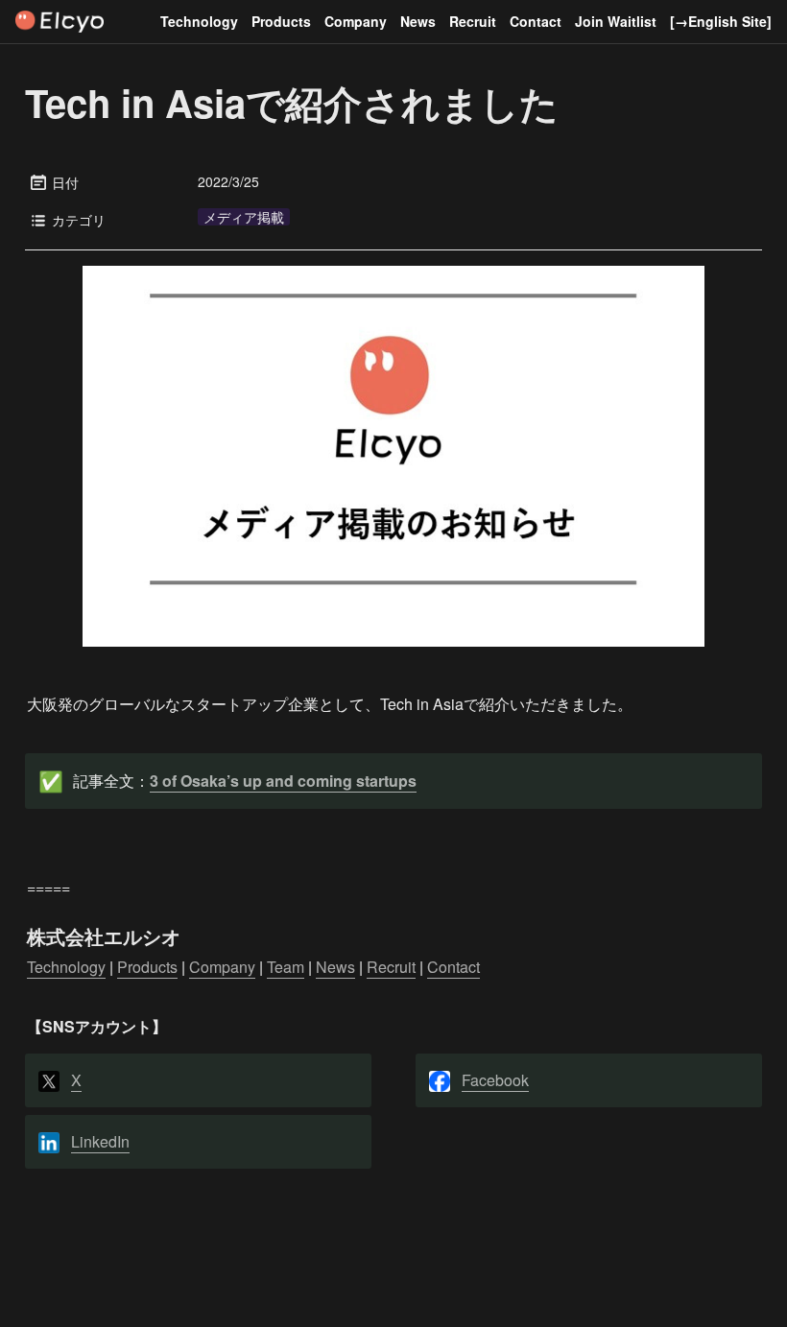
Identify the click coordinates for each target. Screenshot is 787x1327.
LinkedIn (100, 1141)
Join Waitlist (615, 21)
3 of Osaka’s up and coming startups (283, 781)
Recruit (472, 21)
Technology (199, 21)
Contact (535, 21)
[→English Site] (721, 21)
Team (285, 967)
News (418, 21)
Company (355, 21)
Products (281, 21)
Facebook (495, 1080)
